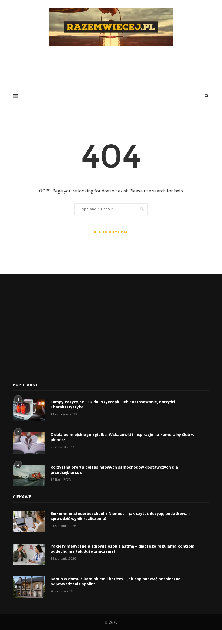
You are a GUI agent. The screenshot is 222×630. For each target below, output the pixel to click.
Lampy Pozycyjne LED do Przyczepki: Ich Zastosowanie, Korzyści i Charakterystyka (114, 404)
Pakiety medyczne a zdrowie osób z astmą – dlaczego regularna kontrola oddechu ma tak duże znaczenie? (122, 549)
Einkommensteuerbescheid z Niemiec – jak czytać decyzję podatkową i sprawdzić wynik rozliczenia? (120, 516)
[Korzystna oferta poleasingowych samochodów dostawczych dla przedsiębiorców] (29, 475)
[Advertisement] (111, 66)
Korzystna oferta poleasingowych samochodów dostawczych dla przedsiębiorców (114, 470)
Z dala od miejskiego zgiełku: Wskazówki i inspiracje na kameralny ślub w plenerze (122, 437)
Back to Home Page (111, 232)
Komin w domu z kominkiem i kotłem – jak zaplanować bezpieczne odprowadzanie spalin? (116, 581)
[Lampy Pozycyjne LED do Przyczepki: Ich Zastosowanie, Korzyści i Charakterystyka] (29, 410)
